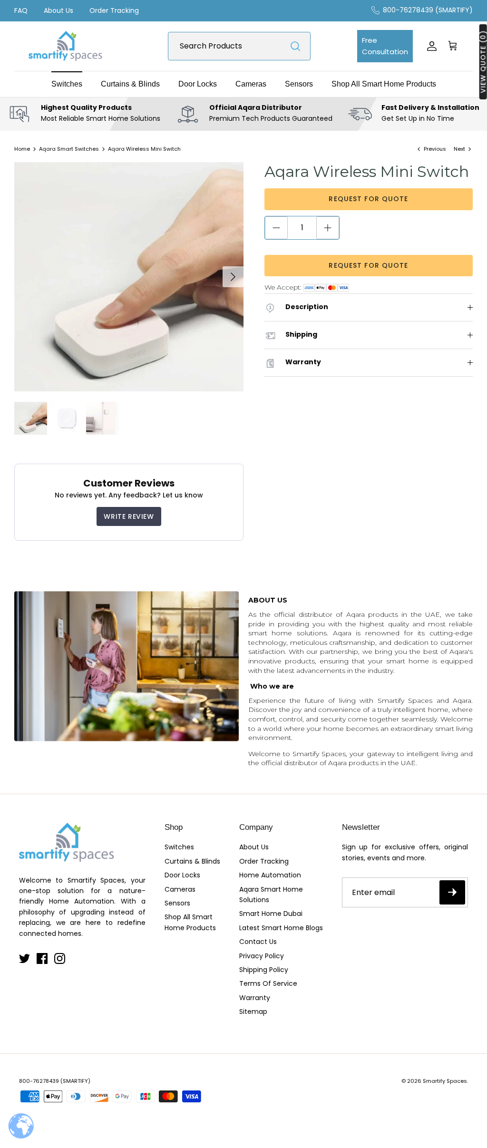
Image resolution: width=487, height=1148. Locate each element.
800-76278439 (39, 1081)
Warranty (254, 997)
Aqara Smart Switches (69, 149)
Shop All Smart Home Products (383, 84)
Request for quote (368, 199)
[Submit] (295, 46)
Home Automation (270, 875)
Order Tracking (114, 10)
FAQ (21, 10)
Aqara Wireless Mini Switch (144, 149)
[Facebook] (42, 958)
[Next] (233, 276)
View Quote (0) (483, 61)
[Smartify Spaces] (65, 46)
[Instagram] (59, 958)
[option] (129, 276)
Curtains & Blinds (130, 84)
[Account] (430, 46)
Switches (66, 84)
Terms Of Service (268, 983)
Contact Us (258, 941)
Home (22, 149)
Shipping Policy (263, 969)
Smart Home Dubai (270, 913)
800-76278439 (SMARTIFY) (428, 10)
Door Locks (197, 84)
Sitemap (253, 1011)
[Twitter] (24, 958)
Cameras (250, 84)
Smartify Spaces (445, 1081)
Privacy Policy (261, 956)
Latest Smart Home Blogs (281, 928)
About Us (58, 10)
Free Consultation (385, 46)
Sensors (299, 84)
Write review (129, 516)
